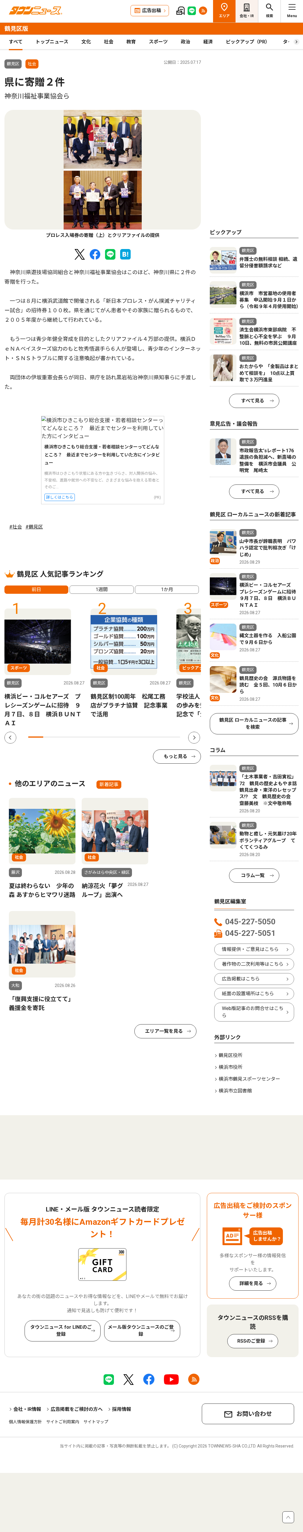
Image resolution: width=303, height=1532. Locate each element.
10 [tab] (172, 737)
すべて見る (252, 401)
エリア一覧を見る (164, 1031)
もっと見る (175, 756)
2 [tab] (50, 737)
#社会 (15, 527)
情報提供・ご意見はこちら (250, 949)
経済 (208, 42)
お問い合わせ (254, 1413)
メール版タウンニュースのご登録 (141, 1330)
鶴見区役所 (230, 1055)
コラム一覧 (253, 875)
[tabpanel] (102, 174)
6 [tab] (111, 737)
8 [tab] (142, 737)
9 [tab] (157, 737)
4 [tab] (81, 737)
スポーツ (158, 42)
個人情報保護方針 (25, 1421)
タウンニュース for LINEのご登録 (61, 1330)
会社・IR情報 (27, 1409)
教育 (131, 42)
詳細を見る (251, 1283)
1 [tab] (35, 737)
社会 (108, 42)
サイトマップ (95, 1421)
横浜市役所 (230, 1067)
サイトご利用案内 (62, 1421)
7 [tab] (127, 737)
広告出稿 (151, 10)
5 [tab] (96, 737)
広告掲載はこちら (241, 979)
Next (194, 738)
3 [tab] (66, 737)
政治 (185, 42)
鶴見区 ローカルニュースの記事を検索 (252, 723)
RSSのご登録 (251, 1341)
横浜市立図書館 (235, 1091)
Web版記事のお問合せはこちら (252, 1012)
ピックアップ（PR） (248, 42)
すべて (15, 42)
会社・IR (247, 16)
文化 (86, 42)
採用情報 (121, 1409)
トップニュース (52, 42)
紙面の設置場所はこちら (248, 993)
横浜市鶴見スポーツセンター (249, 1079)
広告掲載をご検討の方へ (77, 1409)
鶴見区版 (16, 28)
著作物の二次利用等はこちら (252, 964)
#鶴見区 (34, 527)
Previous (10, 738)
